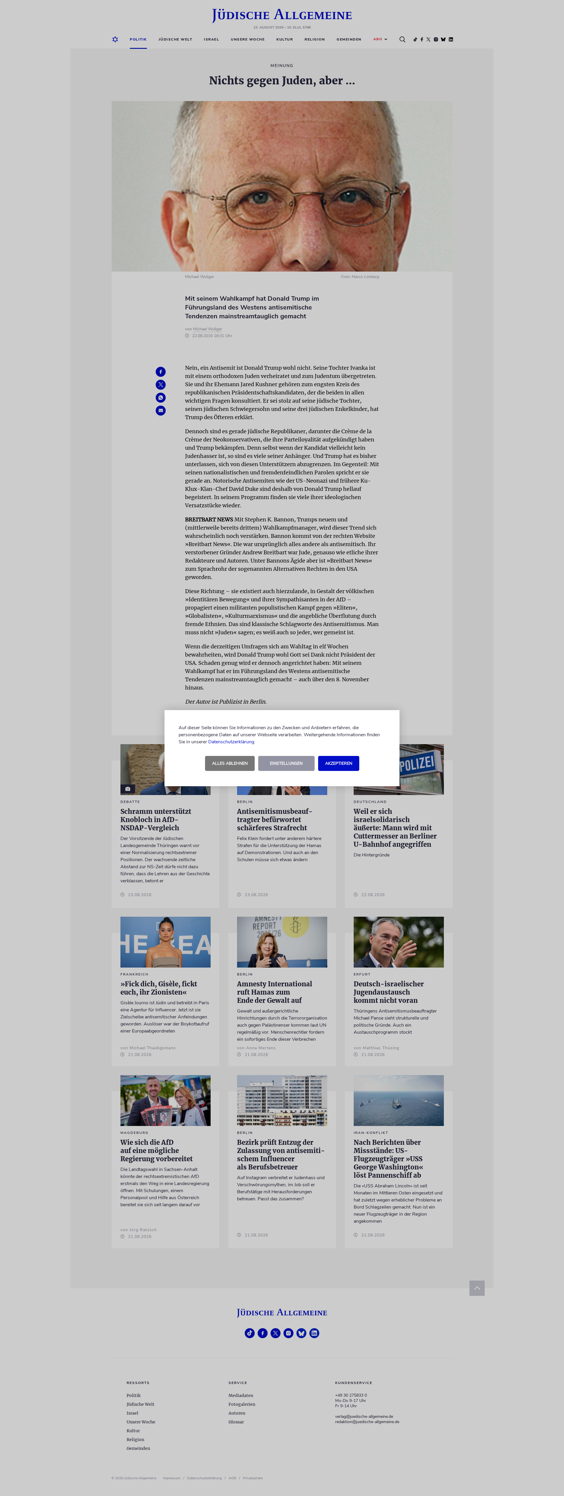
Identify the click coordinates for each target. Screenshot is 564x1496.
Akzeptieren (338, 763)
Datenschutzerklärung (231, 742)
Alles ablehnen (230, 763)
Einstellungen (286, 763)
